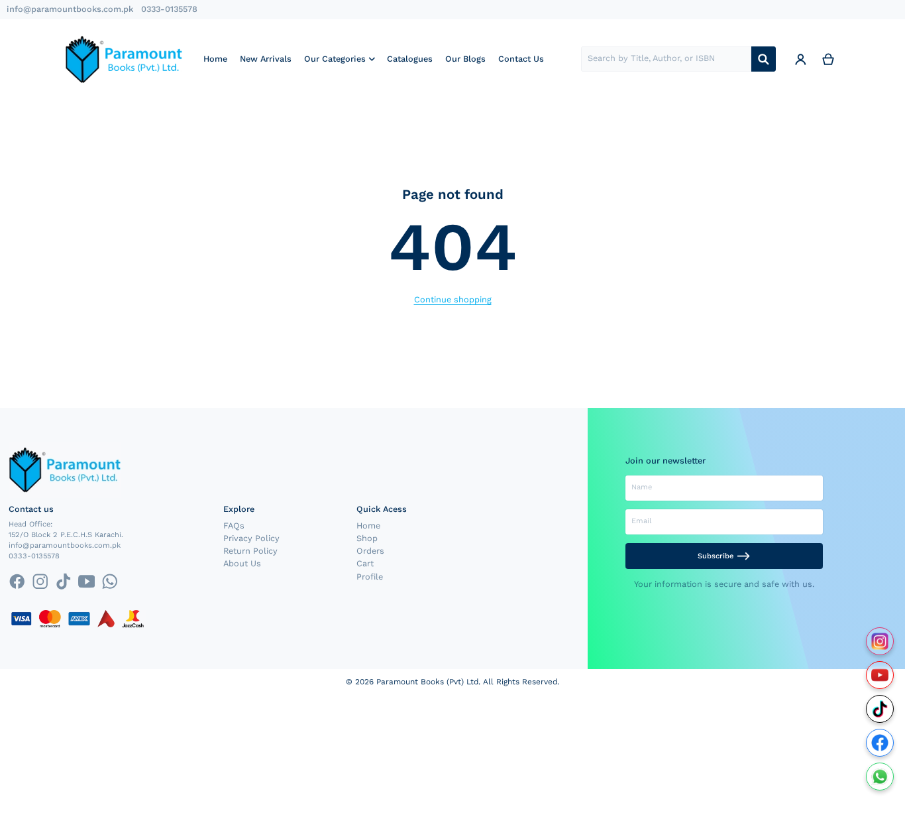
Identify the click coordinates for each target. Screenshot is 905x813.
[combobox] (666, 59)
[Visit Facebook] (880, 743)
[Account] (800, 59)
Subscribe (715, 556)
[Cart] (828, 59)
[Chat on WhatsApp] (880, 777)
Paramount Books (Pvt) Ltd (427, 681)
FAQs (233, 526)
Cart (365, 563)
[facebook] (16, 582)
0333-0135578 (169, 9)
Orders (370, 551)
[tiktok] (63, 582)
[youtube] (86, 582)
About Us (242, 563)
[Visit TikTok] (880, 709)
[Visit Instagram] (880, 641)
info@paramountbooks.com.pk (70, 9)
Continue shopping (453, 299)
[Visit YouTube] (880, 675)
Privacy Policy (251, 538)
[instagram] (40, 582)
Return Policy (250, 551)
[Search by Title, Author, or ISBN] (763, 59)
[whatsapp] (109, 582)
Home (368, 526)
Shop (367, 538)
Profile (369, 577)
